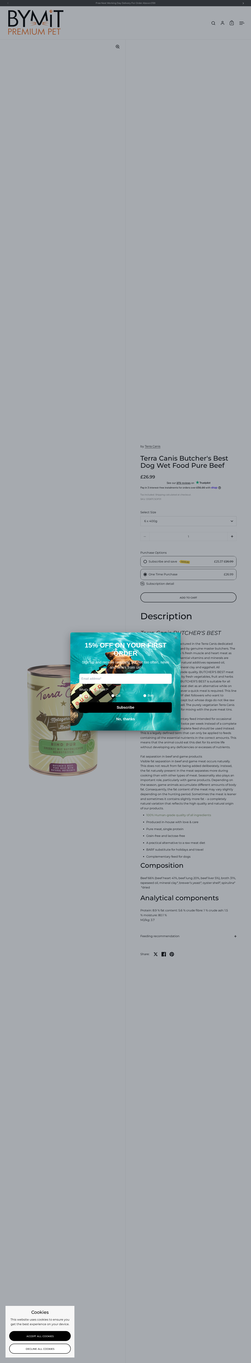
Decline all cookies (40, 1348)
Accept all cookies (40, 1336)
